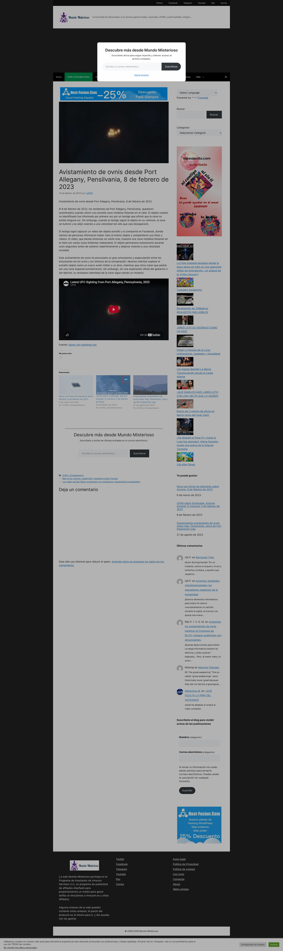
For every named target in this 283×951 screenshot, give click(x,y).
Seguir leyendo (141, 75)
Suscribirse (171, 66)
